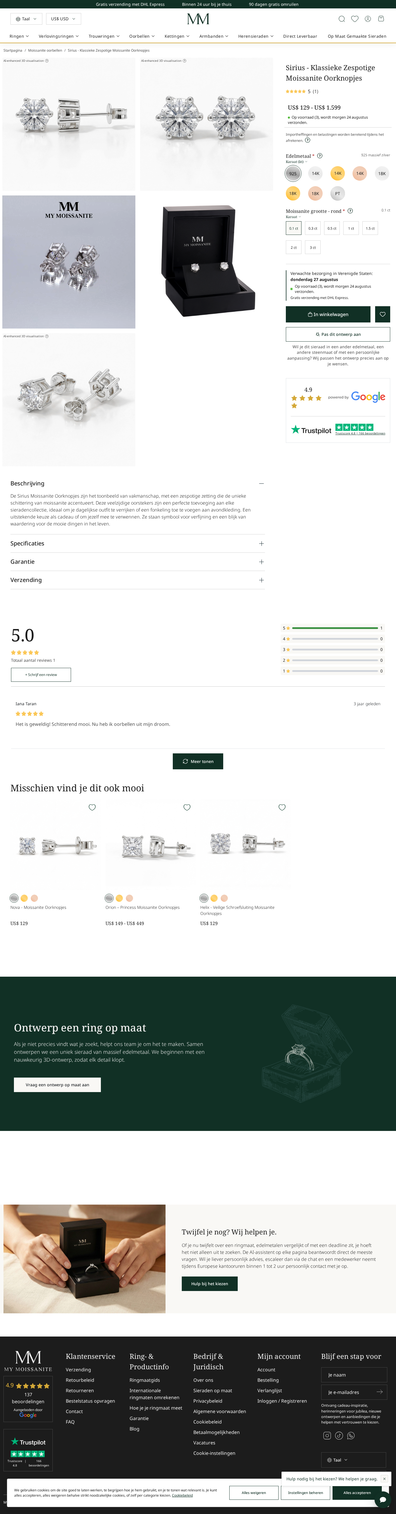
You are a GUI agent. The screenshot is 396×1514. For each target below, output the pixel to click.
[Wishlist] (92, 807)
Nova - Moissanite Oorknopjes (38, 907)
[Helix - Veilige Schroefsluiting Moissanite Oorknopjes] (245, 844)
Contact (74, 1411)
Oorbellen (139, 36)
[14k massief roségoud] (360, 173)
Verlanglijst (269, 1390)
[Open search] (342, 19)
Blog (134, 1429)
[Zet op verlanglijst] (355, 19)
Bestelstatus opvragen (90, 1401)
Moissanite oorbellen (45, 50)
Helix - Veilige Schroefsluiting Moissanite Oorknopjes (237, 910)
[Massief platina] (337, 193)
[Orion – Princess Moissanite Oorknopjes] (151, 844)
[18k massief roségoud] (315, 193)
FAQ (70, 1422)
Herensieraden (253, 36)
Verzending (78, 1369)
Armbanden (211, 36)
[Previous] (392, 3)
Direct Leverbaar (300, 36)
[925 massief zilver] (293, 173)
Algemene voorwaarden (219, 1411)
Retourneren (80, 1390)
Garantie (139, 1418)
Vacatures (204, 1442)
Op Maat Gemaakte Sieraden (357, 36)
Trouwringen (102, 36)
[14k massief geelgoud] (337, 173)
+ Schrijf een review (41, 674)
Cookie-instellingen (214, 1453)
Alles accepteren (357, 1492)
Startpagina (12, 50)
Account (266, 1369)
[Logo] (198, 19)
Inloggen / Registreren (282, 1401)
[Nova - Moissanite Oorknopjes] (55, 844)
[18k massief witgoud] (382, 173)
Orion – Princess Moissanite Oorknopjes (143, 907)
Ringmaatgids (145, 1380)
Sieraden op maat (212, 1390)
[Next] (391, 5)
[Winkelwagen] (381, 19)
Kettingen (175, 36)
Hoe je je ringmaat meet (156, 1408)
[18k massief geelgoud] (293, 193)
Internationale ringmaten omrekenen (154, 1394)
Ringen (17, 36)
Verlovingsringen (56, 36)
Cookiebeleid (207, 1422)
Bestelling (268, 1380)
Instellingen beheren (305, 1492)
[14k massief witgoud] (315, 173)
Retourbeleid (80, 1380)
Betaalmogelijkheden (216, 1432)
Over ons (203, 1380)
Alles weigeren (254, 1492)
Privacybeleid (207, 1401)
